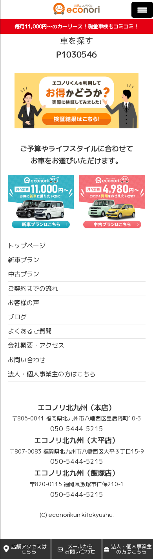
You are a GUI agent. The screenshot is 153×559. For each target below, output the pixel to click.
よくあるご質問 (30, 331)
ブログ (17, 317)
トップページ (27, 245)
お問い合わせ (27, 359)
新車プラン (23, 259)
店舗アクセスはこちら (29, 549)
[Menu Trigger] (142, 10)
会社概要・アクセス (36, 345)
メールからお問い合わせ (80, 549)
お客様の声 (23, 302)
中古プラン (23, 274)
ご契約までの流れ (33, 288)
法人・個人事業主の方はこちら (131, 549)
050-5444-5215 (76, 428)
